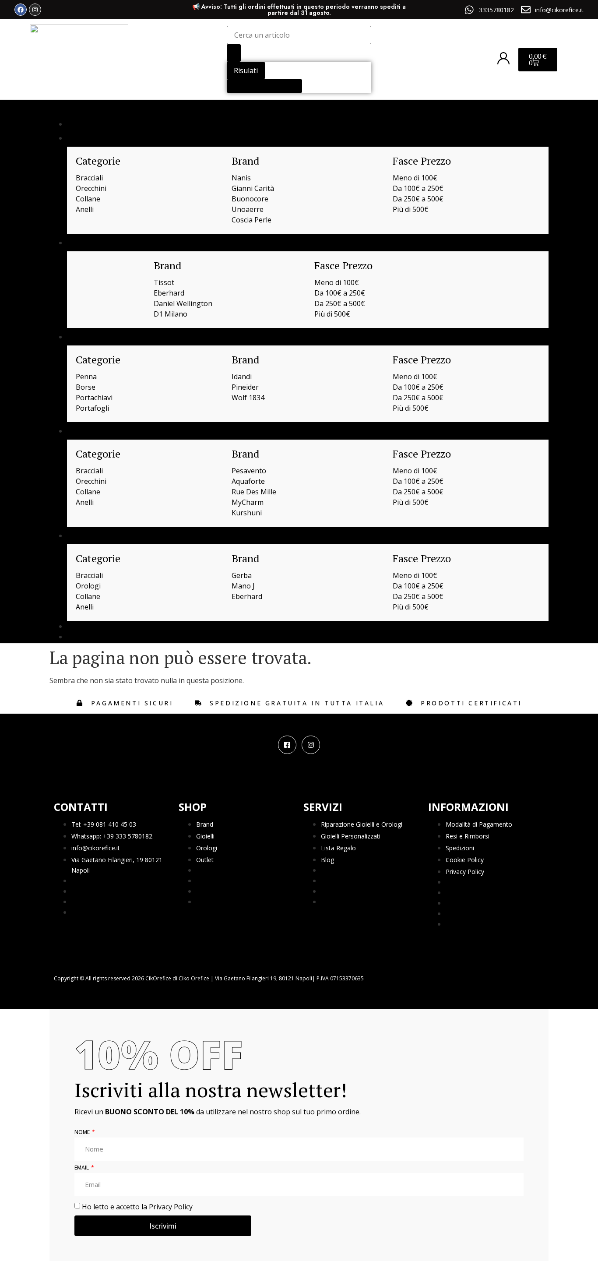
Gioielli (205, 836)
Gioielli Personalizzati (350, 836)
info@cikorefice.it (95, 848)
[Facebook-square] (287, 745)
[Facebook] (20, 10)
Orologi (206, 848)
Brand (204, 824)
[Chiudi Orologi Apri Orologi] (101, 242)
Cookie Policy (465, 860)
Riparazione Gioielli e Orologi (361, 824)
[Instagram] (35, 10)
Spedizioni (460, 848)
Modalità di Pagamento (479, 824)
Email (82, 1168)
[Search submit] (234, 53)
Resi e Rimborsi (467, 836)
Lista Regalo (338, 848)
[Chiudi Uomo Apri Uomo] (97, 535)
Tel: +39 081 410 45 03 (103, 824)
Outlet (205, 860)
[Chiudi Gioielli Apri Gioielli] (98, 138)
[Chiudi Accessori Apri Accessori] (107, 336)
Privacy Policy (465, 871)
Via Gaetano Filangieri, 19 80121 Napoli (116, 865)
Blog (327, 860)
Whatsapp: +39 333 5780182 (111, 836)
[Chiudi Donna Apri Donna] (99, 431)
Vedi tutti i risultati (264, 86)
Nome (82, 1133)
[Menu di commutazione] (57, 110)
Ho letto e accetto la (137, 1207)
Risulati (246, 70)
